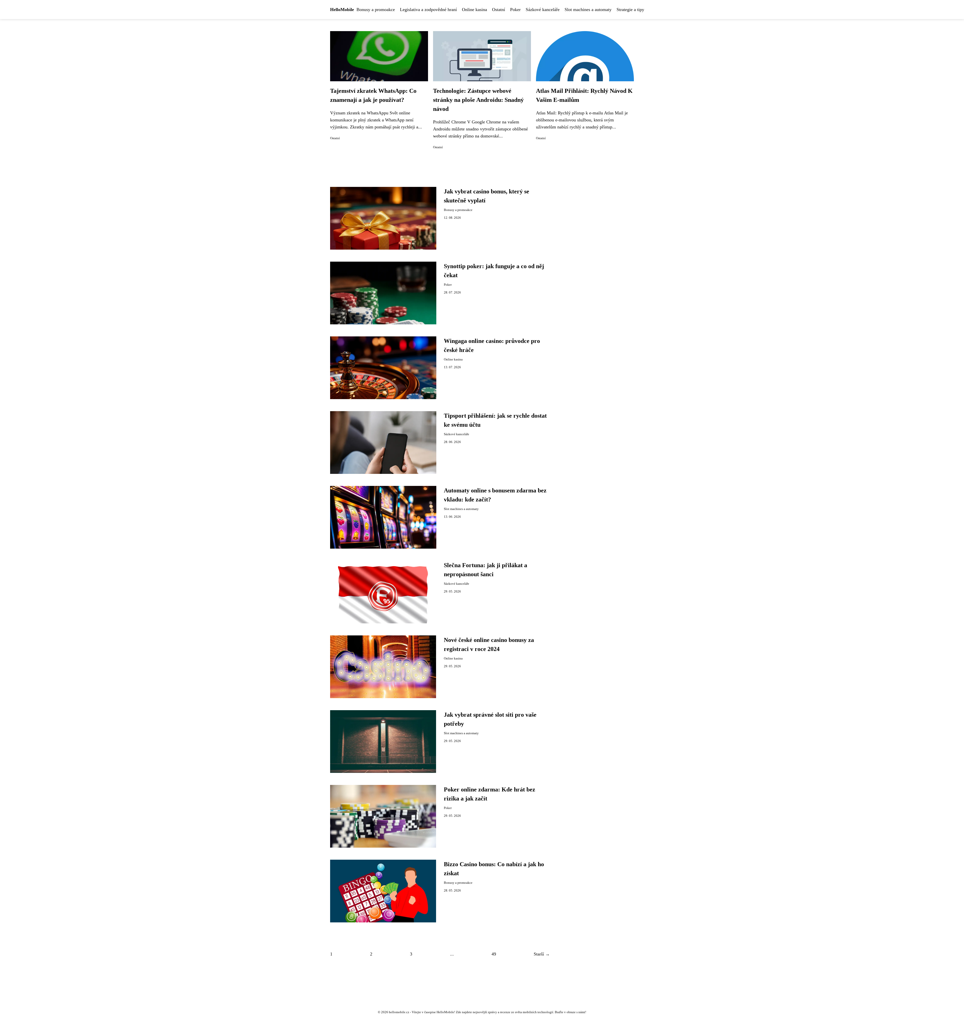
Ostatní (498, 9)
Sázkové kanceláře (543, 9)
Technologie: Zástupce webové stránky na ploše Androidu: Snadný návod (478, 100)
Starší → (542, 954)
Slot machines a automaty (588, 9)
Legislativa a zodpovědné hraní (428, 9)
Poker (515, 9)
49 (494, 954)
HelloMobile (342, 9)
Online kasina (474, 9)
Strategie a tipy (630, 9)
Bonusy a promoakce (375, 9)
